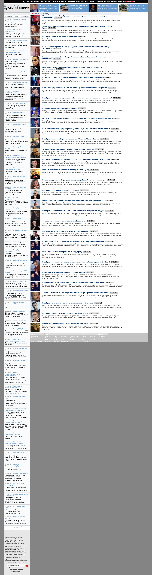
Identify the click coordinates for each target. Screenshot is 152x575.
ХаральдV (16, 147)
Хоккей (84, 338)
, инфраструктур (23, 494)
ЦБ (14, 103)
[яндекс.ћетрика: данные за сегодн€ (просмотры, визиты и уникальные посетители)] (16, 571)
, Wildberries (20, 410)
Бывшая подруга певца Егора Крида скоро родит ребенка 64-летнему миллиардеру (74, 180)
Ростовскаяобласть (19, 506)
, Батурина (24, 241)
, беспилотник (9, 495)
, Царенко (22, 112)
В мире (33, 338)
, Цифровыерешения (21, 290)
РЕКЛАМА (20, 569)
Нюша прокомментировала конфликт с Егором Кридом (63, 272)
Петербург (16, 136)
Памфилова (17, 348)
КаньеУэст (16, 464)
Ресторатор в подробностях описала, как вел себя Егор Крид (65, 323)
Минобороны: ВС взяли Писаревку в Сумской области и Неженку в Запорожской (16, 391)
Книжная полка (116, 1)
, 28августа (17, 52)
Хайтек (72, 339)
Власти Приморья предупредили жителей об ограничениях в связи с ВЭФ (16, 275)
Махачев (16, 187)
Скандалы (54, 1)
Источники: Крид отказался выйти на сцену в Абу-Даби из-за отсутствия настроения (74, 88)
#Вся (16, 16)
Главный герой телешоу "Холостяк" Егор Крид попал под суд (66, 170)
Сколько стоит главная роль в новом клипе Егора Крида (64, 221)
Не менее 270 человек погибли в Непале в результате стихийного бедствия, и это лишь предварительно (16, 224)
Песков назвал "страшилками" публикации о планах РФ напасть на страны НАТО (16, 202)
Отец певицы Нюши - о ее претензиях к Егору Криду (62, 252)
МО (14, 29)
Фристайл (92, 339)
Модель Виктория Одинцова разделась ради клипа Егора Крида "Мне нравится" (73, 200)
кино (14, 82)
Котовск (15, 372)
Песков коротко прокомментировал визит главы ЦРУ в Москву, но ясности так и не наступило (16, 402)
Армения (16, 176)
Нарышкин (16, 230)
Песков (15, 197)
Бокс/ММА (85, 341)
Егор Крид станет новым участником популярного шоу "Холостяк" (67, 303)
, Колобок (24, 82)
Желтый (56, 339)
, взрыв (22, 136)
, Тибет (19, 218)
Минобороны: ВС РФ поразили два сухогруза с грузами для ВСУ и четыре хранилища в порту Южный (16, 427)
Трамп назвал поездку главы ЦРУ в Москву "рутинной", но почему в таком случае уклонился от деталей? (16, 333)
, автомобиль (24, 208)
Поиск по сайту (130, 1)
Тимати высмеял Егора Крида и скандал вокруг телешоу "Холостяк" (68, 149)
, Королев (25, 40)
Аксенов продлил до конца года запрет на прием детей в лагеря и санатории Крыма (16, 323)
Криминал (92, 1)
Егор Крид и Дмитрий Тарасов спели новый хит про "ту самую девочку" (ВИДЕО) (73, 211)
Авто (71, 338)
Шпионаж (84, 1)
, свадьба (23, 19)
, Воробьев (19, 29)
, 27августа (17, 169)
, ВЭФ (25, 271)
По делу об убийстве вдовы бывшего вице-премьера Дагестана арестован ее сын (15, 192)
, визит (22, 452)
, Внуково (24, 329)
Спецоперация (45, 1)
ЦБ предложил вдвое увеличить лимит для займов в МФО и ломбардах (16, 106)
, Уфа (24, 281)
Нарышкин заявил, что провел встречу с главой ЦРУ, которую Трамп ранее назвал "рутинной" (16, 235)
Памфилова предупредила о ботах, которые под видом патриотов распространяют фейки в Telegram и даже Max (15, 354)
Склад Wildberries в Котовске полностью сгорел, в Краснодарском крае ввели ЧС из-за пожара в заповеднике (15, 380)
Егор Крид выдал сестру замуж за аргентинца (59, 36)
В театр (47, 341)
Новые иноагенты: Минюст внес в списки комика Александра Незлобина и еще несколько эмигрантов (16, 97)
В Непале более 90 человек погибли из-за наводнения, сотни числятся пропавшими (16, 314)
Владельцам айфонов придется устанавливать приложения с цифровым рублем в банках (16, 76)
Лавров (15, 59)
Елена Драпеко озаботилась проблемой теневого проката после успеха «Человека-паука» (16, 446)
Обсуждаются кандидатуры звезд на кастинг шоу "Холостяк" (65, 231)
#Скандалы (24, 16)
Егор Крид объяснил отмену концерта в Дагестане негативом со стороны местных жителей (77, 98)
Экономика (48, 338)
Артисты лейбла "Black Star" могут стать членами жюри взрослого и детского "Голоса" (75, 293)
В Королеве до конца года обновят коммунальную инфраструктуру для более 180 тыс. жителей (16, 44)
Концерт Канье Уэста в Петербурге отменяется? (13, 468)
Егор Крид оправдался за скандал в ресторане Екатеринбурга (66, 313)
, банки (25, 71)
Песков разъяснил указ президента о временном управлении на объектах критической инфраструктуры (15, 500)
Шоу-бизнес (63, 1)
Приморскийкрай (18, 271)
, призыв (23, 124)
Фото (32, 339)
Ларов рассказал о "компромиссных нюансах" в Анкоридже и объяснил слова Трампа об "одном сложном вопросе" (15, 65)
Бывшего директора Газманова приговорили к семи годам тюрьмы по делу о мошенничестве (15, 118)
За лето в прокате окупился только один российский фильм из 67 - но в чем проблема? (16, 85)
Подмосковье (17, 155)
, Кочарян (22, 176)
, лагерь (23, 320)
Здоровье (71, 1)
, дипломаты (23, 260)
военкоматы (17, 124)
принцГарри (16, 339)
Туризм (63, 339)
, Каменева (22, 187)
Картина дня (35, 1)
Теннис (84, 339)
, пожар (11, 485)
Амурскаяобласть (18, 483)
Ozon (14, 281)
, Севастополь (21, 157)
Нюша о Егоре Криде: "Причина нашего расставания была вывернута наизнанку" (73, 241)
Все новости (34, 336)
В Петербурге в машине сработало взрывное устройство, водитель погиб (16, 255)
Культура (107, 1)
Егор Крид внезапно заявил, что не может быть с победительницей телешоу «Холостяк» (76, 159)
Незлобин (16, 91)
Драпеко (15, 441)
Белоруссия (102, 338)
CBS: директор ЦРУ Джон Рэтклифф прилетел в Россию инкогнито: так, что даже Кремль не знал (16, 458)
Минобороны (17, 386)
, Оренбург (20, 281)
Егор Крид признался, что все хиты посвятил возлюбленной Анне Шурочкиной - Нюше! (76, 262)
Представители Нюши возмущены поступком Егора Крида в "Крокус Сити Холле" (73, 282)
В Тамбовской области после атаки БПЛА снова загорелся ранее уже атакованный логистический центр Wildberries (16, 414)
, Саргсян (22, 360)
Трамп (15, 329)
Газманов (16, 112)
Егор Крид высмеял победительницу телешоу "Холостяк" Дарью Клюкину (71, 139)
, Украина (25, 59)
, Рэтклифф (23, 230)
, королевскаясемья (19, 341)
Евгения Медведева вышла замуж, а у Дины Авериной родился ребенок (14, 24)
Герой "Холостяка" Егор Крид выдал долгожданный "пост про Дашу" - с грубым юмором (76, 118)
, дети (18, 320)
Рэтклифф (16, 452)
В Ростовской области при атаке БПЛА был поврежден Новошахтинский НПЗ (16, 511)
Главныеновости (18, 50)
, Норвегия (23, 147)
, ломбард (22, 103)
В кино (55, 336)
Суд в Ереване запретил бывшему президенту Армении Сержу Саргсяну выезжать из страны (15, 366)
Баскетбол (93, 336)
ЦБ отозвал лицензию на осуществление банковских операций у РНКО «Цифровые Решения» (15, 296)
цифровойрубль (18, 71)
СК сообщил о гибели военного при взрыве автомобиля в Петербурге (16, 213)
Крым (15, 320)
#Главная (8, 16)
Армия (78, 1)
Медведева (16, 19)
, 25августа (17, 434)
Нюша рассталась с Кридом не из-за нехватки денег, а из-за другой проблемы (72, 77)
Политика (48, 336)
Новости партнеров (36, 341)
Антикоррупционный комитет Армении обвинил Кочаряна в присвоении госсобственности (15, 521)
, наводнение (21, 311)
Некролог (100, 1)
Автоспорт (93, 338)
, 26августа (17, 304)
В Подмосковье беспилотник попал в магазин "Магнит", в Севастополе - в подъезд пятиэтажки (15, 161)
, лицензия (8, 291)
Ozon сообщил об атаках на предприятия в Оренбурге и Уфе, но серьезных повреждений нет (16, 284)
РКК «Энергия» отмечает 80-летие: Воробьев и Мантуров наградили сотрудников (15, 34)
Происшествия (74, 336)
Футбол (84, 336)
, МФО (17, 103)
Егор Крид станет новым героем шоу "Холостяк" (60, 190)
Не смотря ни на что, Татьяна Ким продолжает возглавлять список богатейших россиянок (15, 244)
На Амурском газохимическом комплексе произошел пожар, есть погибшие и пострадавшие (16, 488)
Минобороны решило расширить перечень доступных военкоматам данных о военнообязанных (16, 130)
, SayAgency (18, 466)
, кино (20, 441)
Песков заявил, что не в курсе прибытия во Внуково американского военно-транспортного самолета (15, 477)
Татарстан (102, 336)
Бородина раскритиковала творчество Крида (59, 108)
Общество (64, 336)
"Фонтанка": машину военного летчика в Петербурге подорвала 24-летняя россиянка (16, 141)
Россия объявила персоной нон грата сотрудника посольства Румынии (16, 265)
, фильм (18, 82)
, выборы (24, 348)
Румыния (16, 260)
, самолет (25, 473)
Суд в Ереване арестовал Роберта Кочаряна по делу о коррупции (15, 181)
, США (20, 59)
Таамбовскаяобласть (19, 408)
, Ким (19, 241)
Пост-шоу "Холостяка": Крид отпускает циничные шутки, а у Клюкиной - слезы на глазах (76, 129)
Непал (15, 218)
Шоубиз (56, 338)
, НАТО (20, 197)
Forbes (15, 241)
